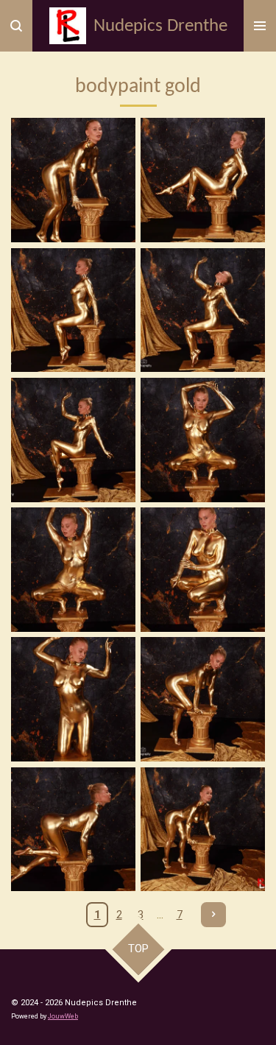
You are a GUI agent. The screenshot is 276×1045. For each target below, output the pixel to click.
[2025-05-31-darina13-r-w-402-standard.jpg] (73, 699)
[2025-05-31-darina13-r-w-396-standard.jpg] (73, 569)
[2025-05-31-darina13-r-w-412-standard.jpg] (203, 829)
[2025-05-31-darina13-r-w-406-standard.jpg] (203, 699)
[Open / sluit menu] (260, 26)
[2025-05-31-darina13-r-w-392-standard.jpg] (203, 310)
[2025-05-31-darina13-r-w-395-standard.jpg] (203, 439)
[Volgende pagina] (213, 914)
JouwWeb (63, 1016)
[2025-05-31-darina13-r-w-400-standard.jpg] (203, 569)
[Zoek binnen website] (16, 26)
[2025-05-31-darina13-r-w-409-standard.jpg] (73, 829)
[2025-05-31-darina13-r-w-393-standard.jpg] (73, 439)
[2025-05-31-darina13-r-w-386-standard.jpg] (73, 180)
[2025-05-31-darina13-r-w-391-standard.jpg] (73, 310)
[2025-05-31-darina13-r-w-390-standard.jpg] (203, 180)
